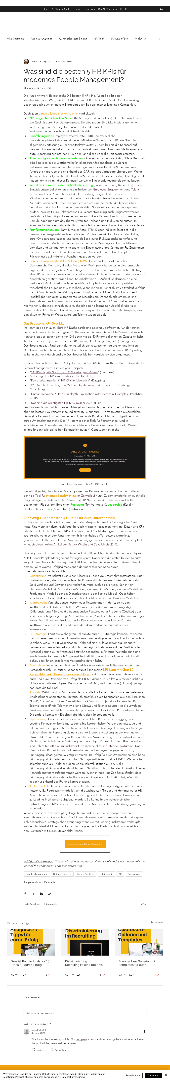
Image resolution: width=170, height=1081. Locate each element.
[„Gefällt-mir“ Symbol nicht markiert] (34, 1050)
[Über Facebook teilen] (25, 893)
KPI (120, 873)
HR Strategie (106, 873)
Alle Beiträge (15, 39)
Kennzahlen (134, 873)
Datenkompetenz (62, 873)
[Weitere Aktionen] (144, 1032)
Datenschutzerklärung (73, 1077)
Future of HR (119, 39)
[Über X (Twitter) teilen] (33, 893)
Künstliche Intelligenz (73, 39)
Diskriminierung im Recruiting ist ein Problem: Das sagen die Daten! (83, 963)
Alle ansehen (156, 922)
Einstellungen (133, 1075)
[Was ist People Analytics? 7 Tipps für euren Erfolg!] (31, 942)
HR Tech (99, 39)
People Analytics (41, 39)
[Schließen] (166, 1075)
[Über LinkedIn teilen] (41, 893)
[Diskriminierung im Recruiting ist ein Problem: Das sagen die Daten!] (85, 942)
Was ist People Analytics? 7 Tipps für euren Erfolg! (30, 963)
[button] (158, 39)
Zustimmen (153, 1075)
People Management (37, 873)
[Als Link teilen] (49, 893)
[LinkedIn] (161, 9)
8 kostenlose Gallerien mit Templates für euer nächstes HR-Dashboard (137, 963)
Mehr (138, 39)
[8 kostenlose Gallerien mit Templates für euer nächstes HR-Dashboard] (139, 942)
